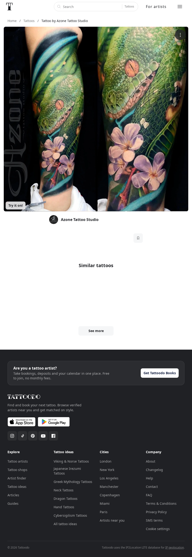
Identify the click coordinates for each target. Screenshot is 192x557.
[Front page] (9, 6)
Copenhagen (110, 495)
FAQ (149, 495)
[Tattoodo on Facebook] (53, 436)
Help (149, 478)
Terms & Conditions (161, 503)
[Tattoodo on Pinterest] (32, 436)
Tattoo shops (17, 469)
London (105, 461)
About (150, 461)
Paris (103, 512)
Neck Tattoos (64, 490)
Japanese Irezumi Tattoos (67, 470)
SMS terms (154, 520)
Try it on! (15, 205)
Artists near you (112, 520)
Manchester (109, 486)
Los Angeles (109, 478)
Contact (152, 486)
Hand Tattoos (64, 507)
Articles (13, 495)
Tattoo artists (17, 461)
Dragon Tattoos (66, 498)
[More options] (180, 35)
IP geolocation (174, 548)
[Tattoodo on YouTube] (43, 436)
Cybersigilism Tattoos (70, 515)
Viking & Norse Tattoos (71, 461)
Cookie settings (158, 529)
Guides (12, 503)
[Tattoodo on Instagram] (12, 436)
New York (107, 469)
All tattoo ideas (65, 524)
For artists (156, 6)
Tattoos (129, 6)
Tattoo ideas (16, 486)
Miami (105, 503)
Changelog (154, 469)
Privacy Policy (156, 512)
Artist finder (16, 478)
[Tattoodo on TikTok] (22, 436)
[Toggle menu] (180, 6)
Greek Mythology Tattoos (73, 481)
